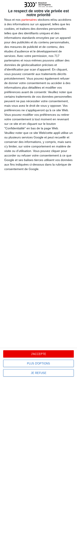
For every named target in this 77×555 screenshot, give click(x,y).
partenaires (29, 19)
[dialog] (38, 277)
